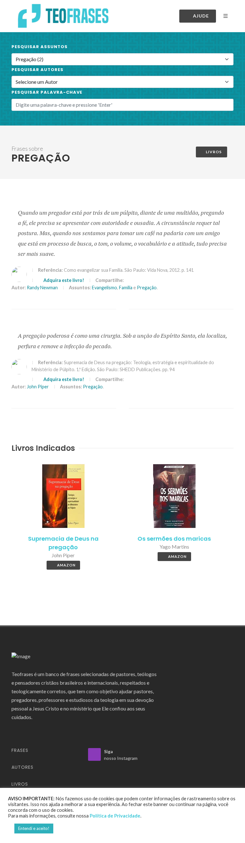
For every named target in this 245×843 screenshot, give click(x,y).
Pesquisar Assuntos (39, 47)
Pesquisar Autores (37, 70)
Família (125, 287)
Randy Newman (42, 287)
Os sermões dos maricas (174, 539)
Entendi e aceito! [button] (33, 828)
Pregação (147, 287)
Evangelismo (104, 287)
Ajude (201, 15)
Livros (214, 151)
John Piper (38, 386)
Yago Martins (174, 547)
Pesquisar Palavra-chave (46, 92)
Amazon (66, 565)
